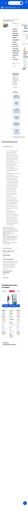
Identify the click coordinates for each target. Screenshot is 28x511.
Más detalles (5, 277)
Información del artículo (9, 142)
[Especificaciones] (18, 248)
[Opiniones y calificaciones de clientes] (18, 343)
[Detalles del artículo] (18, 146)
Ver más (15, 87)
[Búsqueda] (21, 3)
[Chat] (25, 503)
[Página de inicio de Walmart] (6, 3)
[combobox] (15, 3)
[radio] (14, 67)
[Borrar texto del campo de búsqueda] (19, 3)
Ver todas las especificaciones (18, 136)
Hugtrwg (14, 23)
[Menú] (2, 3)
